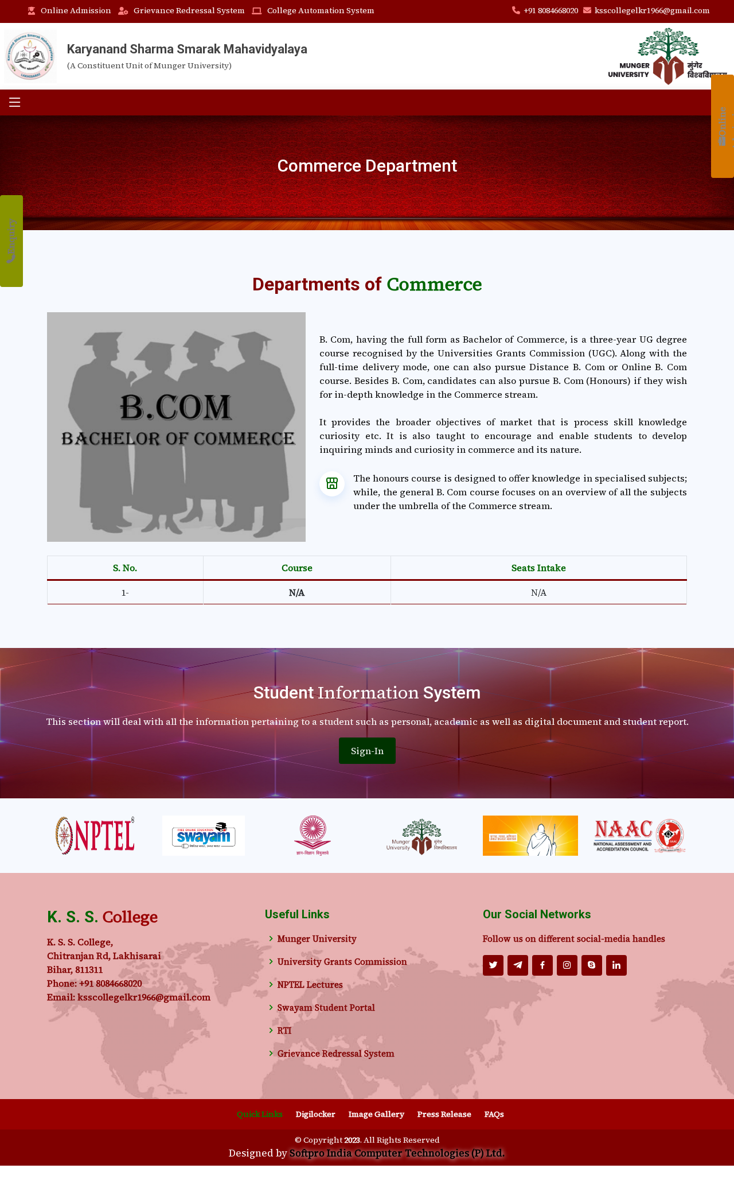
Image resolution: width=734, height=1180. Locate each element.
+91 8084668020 (552, 10)
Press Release (444, 1114)
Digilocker (315, 1114)
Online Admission (76, 10)
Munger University (317, 938)
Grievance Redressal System (189, 10)
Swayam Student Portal (326, 1007)
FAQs (494, 1114)
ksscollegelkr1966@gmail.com (652, 10)
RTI (284, 1030)
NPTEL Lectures (310, 984)
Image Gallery (376, 1114)
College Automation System (320, 10)
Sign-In (367, 750)
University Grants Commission (342, 961)
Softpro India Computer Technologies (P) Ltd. (397, 1153)
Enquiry (11, 236)
